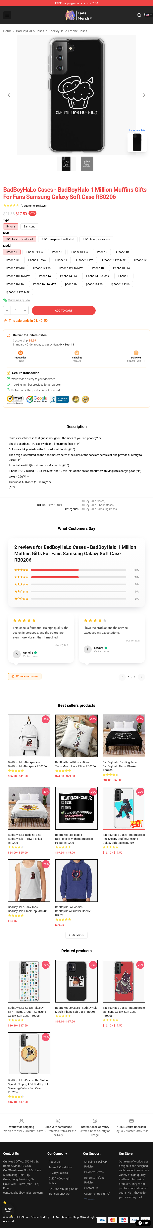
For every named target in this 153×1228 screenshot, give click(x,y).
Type (6, 220)
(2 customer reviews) (34, 205)
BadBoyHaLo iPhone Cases (68, 31)
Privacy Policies (58, 1172)
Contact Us (91, 1188)
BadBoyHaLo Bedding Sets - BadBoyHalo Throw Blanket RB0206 (120, 766)
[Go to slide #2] (86, 164)
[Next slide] (143, 95)
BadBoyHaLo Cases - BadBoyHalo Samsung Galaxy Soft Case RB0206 (124, 1011)
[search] (139, 15)
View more (76, 935)
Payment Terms (94, 1172)
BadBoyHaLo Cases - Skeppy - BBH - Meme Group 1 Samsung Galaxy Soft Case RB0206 (27, 1011)
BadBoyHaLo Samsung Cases (98, 509)
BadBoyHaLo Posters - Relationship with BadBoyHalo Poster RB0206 (74, 838)
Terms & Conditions (61, 1167)
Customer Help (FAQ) (97, 1193)
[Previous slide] (9, 95)
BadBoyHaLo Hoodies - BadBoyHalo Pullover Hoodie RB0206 (73, 911)
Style (6, 232)
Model (7, 245)
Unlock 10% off (8, 1210)
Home (7, 31)
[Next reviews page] (141, 677)
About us (54, 1161)
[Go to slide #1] (66, 164)
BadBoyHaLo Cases (30, 31)
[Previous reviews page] (122, 677)
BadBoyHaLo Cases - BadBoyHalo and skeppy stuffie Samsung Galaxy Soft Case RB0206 (124, 838)
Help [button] (145, 1223)
